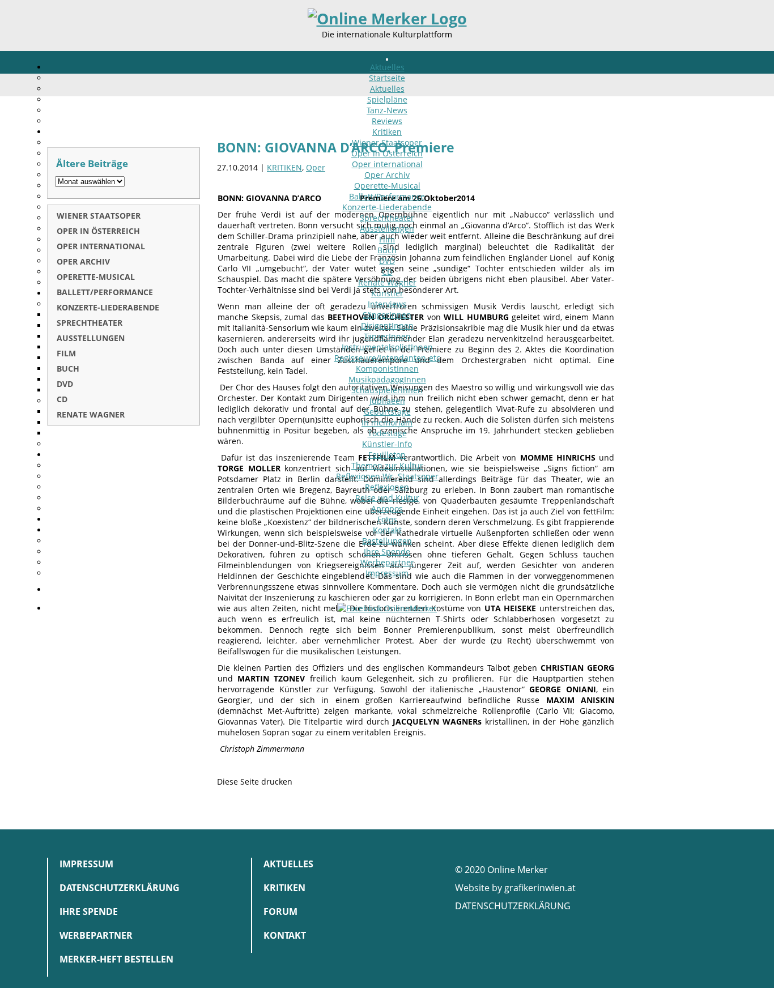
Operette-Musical (387, 185)
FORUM (280, 911)
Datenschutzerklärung (119, 887)
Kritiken (387, 131)
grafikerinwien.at (540, 887)
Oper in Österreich (387, 153)
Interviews (387, 304)
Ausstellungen (387, 228)
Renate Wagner (387, 282)
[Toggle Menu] (387, 59)
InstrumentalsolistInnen (387, 347)
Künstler (387, 293)
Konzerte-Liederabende (387, 207)
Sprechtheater (387, 217)
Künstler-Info (387, 443)
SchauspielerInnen (387, 390)
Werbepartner (387, 562)
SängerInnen (387, 314)
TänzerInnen (387, 336)
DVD (387, 260)
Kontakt (387, 530)
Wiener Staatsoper (387, 142)
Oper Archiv (387, 174)
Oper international (387, 164)
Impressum (387, 573)
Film (387, 239)
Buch (387, 250)
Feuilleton (387, 454)
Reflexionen (387, 487)
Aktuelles (387, 67)
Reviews (387, 121)
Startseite (387, 78)
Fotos (387, 519)
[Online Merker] (387, 18)
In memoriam (387, 422)
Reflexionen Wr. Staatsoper (387, 476)
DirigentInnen (387, 325)
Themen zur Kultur (387, 465)
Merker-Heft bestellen (116, 959)
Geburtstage (387, 411)
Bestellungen (387, 540)
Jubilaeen (387, 400)
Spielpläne (387, 99)
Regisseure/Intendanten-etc (387, 357)
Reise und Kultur (387, 497)
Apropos (387, 508)
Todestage (387, 433)
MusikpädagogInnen (387, 379)
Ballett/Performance (387, 196)
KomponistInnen (387, 368)
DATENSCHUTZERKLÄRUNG (513, 906)
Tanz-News (387, 110)
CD (387, 271)
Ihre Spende (387, 551)
